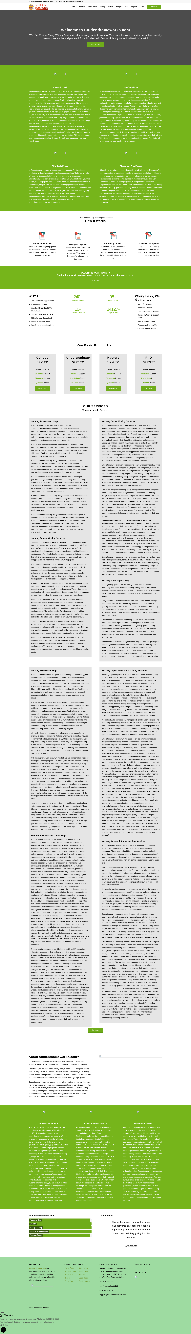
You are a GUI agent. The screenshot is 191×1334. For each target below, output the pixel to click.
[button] (95, 1316)
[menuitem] (74, 6)
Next (157, 1223)
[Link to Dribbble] (160, 1)
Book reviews (84, 1285)
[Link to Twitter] (157, 1)
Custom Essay (71, 1275)
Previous (104, 1223)
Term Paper (69, 1272)
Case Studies (84, 1282)
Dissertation (83, 1272)
